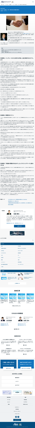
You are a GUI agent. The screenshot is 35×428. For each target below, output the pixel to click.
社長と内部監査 (10, 204)
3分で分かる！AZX (6, 392)
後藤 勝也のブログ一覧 (10, 223)
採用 (9, 404)
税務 (2, 259)
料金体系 (25, 399)
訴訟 (2, 246)
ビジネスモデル (3, 253)
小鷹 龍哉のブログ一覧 (4, 324)
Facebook (18, 417)
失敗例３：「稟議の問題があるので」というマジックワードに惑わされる (12, 52)
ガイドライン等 (20, 250)
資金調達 (19, 253)
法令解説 (19, 246)
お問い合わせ (19, 226)
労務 (18, 259)
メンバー (17, 381)
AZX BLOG (18, 420)
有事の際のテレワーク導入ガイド (13, 201)
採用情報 (17, 392)
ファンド (19, 257)
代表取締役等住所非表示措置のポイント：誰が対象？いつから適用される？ (20, 202)
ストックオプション (21, 264)
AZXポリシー (17, 407)
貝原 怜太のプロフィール (22, 325)
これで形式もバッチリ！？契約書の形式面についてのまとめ (17, 199)
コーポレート (3, 262)
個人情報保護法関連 (4, 264)
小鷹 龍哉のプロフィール (4, 325)
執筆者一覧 (18, 283)
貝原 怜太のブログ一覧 (21, 324)
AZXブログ (17, 385)
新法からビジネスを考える (22, 248)
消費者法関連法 (3, 248)
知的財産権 (19, 262)
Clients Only (17, 413)
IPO (18, 255)
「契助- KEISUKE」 (26, 33)
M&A (2, 255)
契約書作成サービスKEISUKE (27, 392)
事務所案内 (17, 377)
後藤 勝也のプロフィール (19, 223)
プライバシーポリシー (17, 411)
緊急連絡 (17, 409)
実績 (25, 397)
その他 (2, 266)
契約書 (2, 10)
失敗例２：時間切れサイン (5, 51)
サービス (8, 399)
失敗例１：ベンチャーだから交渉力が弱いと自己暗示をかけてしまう (11, 49)
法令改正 (2, 250)
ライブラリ (25, 402)
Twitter (16, 417)
